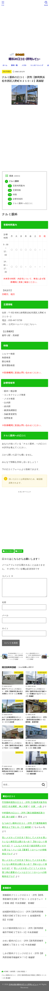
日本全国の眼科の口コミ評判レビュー (23, 984)
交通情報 (15, 190)
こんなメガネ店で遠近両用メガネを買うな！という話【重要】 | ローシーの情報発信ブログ (24, 849)
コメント (7, 576)
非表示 (17, 176)
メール (5, 615)
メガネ (24, 65)
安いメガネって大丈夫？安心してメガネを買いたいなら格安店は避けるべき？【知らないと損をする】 (24, 841)
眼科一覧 (14, 65)
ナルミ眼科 (12, 181)
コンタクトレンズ (36, 65)
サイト (5, 628)
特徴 (13, 194)
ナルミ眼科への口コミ (21, 203)
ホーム (5, 65)
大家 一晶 (36, 806)
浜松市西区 (7, 71)
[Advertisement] (24, 25)
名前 (4, 602)
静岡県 (19, 551)
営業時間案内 (17, 186)
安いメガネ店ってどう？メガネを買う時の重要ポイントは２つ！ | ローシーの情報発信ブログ (24, 872)
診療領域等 (16, 199)
